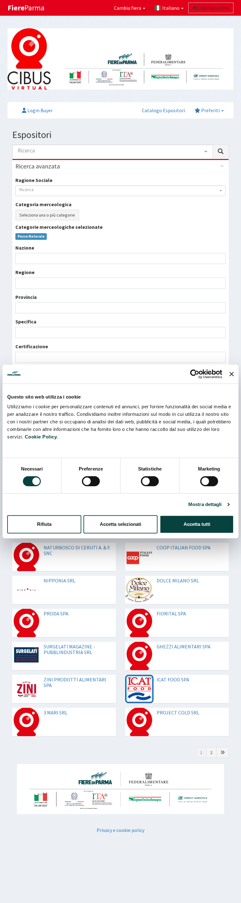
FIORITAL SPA (171, 613)
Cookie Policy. (41, 436)
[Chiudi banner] (231, 374)
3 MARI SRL (55, 712)
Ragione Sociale (33, 180)
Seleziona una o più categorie (47, 215)
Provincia (26, 297)
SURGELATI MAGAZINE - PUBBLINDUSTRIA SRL (69, 649)
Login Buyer (39, 110)
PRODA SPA (56, 613)
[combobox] (112, 152)
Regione (25, 272)
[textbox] (19, 258)
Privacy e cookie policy (120, 830)
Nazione (24, 248)
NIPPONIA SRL (59, 580)
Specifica (25, 321)
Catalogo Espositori (163, 110)
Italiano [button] (170, 8)
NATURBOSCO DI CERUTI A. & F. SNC (77, 550)
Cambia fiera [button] (128, 8)
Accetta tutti (197, 524)
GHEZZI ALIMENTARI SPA (184, 646)
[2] (222, 752)
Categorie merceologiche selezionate (59, 227)
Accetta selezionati (120, 524)
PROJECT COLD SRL (178, 712)
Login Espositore (213, 8)
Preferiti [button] (210, 110)
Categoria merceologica (43, 204)
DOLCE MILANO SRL (178, 580)
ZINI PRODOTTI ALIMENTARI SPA (75, 682)
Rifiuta (44, 524)
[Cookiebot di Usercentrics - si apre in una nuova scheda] (194, 374)
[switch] (91, 481)
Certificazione (31, 346)
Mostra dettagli (205, 504)
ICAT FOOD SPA (173, 679)
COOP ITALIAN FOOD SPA (184, 547)
